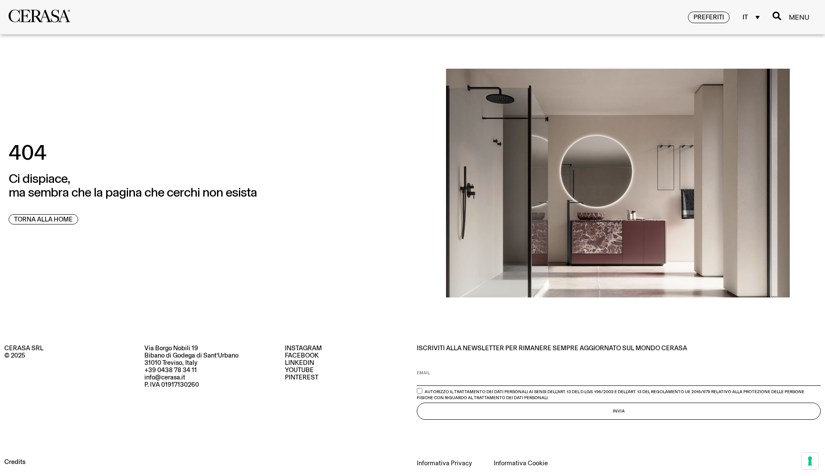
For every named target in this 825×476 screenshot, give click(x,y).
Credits (14, 462)
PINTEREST (301, 377)
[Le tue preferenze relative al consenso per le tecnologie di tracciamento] (810, 461)
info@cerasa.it (164, 377)
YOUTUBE (299, 370)
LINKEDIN (299, 363)
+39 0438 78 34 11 (170, 370)
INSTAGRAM (303, 348)
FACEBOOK (302, 355)
